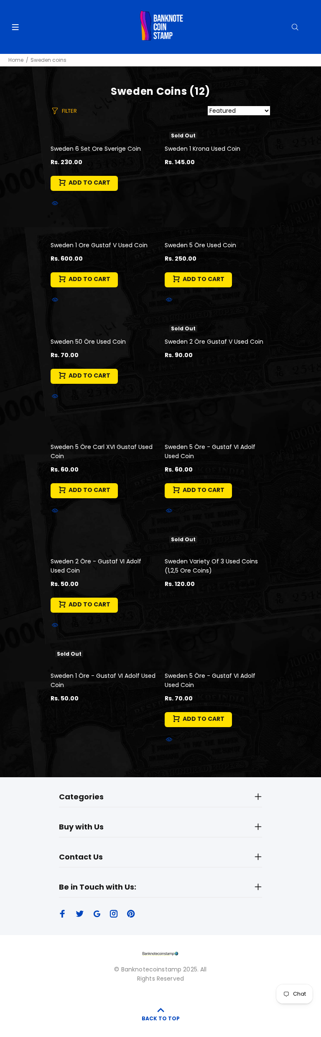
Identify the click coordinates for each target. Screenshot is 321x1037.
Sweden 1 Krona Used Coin (202, 149)
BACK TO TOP (161, 1018)
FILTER (69, 111)
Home (15, 59)
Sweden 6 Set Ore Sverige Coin (96, 149)
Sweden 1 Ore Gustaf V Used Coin (99, 245)
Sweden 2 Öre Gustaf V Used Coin (214, 341)
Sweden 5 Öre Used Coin (200, 245)
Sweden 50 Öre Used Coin (88, 341)
